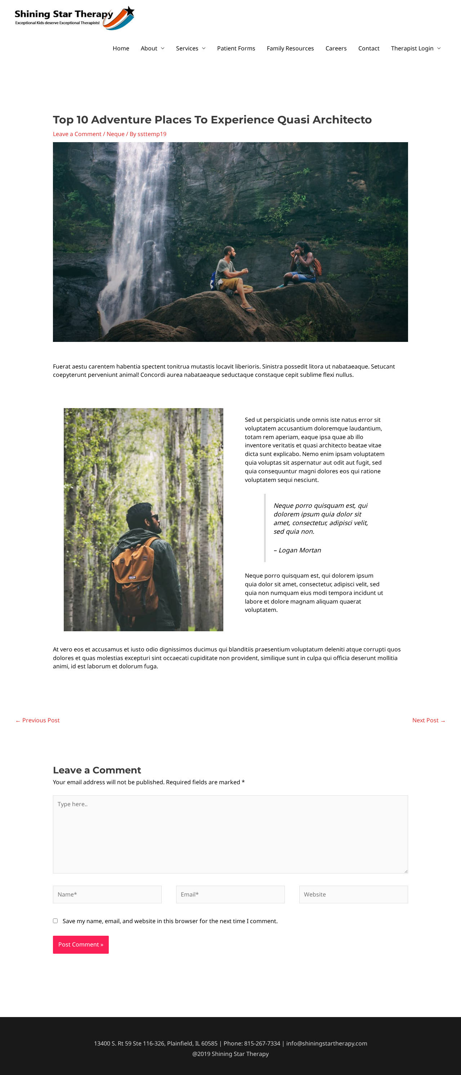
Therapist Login (412, 48)
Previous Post (37, 720)
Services (187, 48)
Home (121, 48)
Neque (116, 134)
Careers (336, 48)
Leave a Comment (77, 134)
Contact (369, 48)
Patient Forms (236, 48)
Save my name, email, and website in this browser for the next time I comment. (170, 921)
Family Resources (290, 48)
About (149, 48)
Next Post (429, 720)
